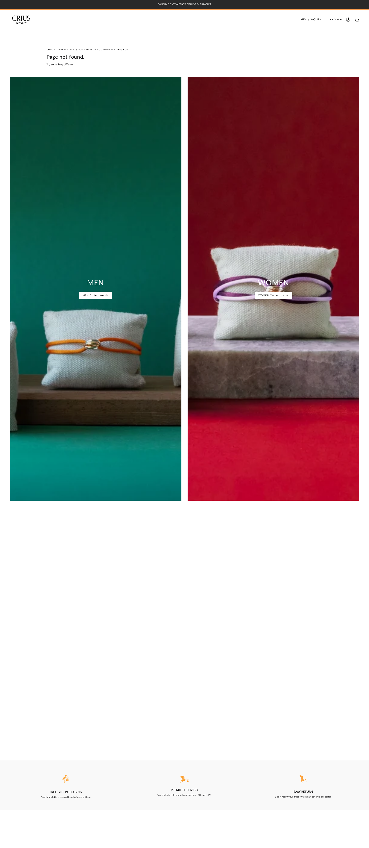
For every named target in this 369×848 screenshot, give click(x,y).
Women (316, 19)
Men (304, 19)
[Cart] (357, 19)
